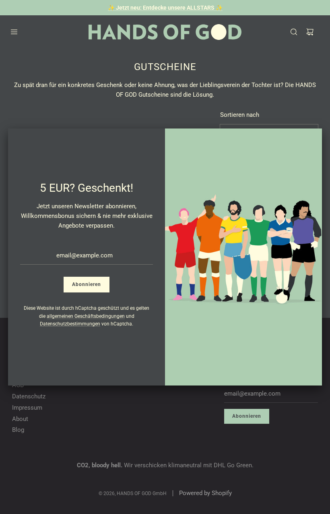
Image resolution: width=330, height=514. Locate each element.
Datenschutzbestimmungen (70, 324)
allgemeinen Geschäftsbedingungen (86, 316)
